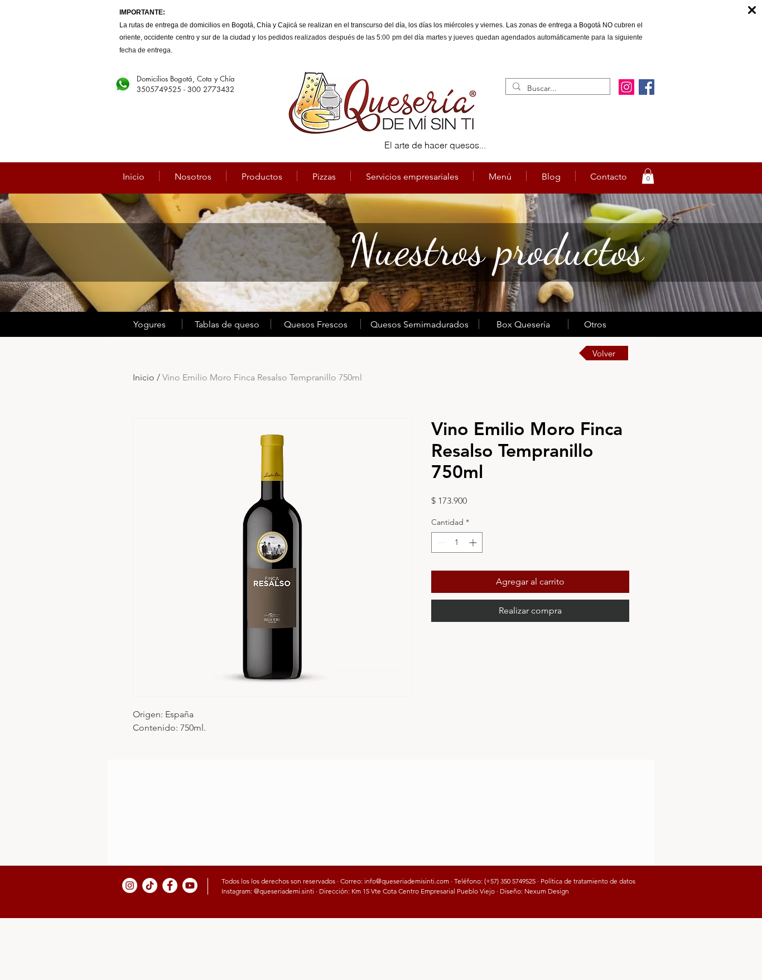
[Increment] (474, 542)
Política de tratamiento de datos (588, 881)
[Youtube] (189, 885)
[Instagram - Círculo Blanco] (129, 885)
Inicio (144, 377)
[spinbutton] (457, 542)
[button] (648, 176)
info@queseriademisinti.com (406, 881)
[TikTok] (149, 885)
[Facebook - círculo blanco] (169, 885)
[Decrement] (440, 542)
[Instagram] (626, 87)
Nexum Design (546, 891)
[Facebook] (646, 87)
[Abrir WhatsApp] (734, 952)
